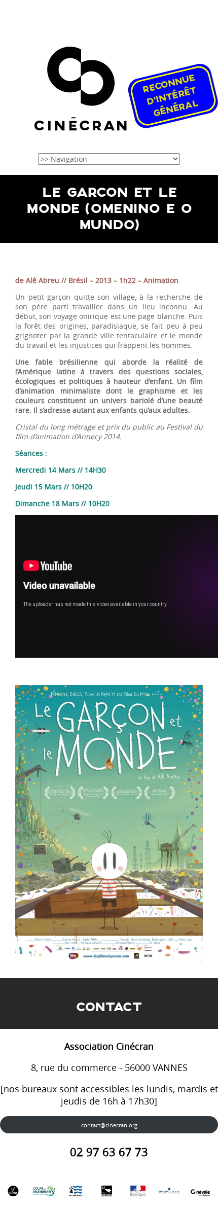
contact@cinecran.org (109, 1125)
